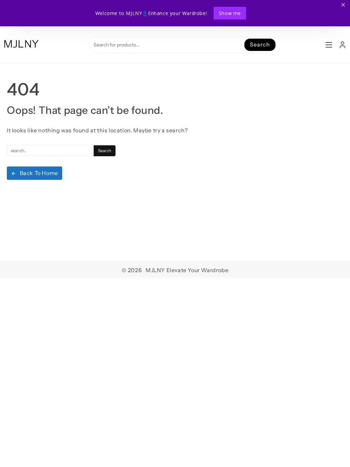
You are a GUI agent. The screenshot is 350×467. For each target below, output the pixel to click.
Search (260, 44)
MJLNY (21, 44)
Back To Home (39, 173)
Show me (230, 13)
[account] (342, 45)
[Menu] (329, 45)
